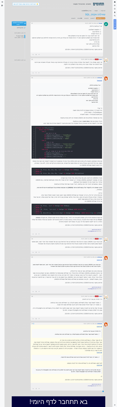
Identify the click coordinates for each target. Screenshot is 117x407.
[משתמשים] (114, 12)
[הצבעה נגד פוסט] (33, 54)
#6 (32, 296)
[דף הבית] (114, 2)
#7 (32, 323)
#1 (32, 23)
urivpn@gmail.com (92, 231)
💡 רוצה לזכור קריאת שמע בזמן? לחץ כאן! (26, 4)
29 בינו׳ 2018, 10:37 (90, 23)
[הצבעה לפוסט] (39, 54)
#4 (32, 238)
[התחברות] (2, 2)
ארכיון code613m (100, 18)
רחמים (100, 59)
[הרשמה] (2, 5)
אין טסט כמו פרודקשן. (96, 229)
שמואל (100, 23)
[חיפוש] (114, 15)
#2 (32, 59)
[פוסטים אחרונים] (114, 9)
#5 (32, 257)
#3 (32, 77)
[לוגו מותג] (98, 4)
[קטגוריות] (114, 5)
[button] (114, 405)
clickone (99, 77)
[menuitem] (2, 2)
